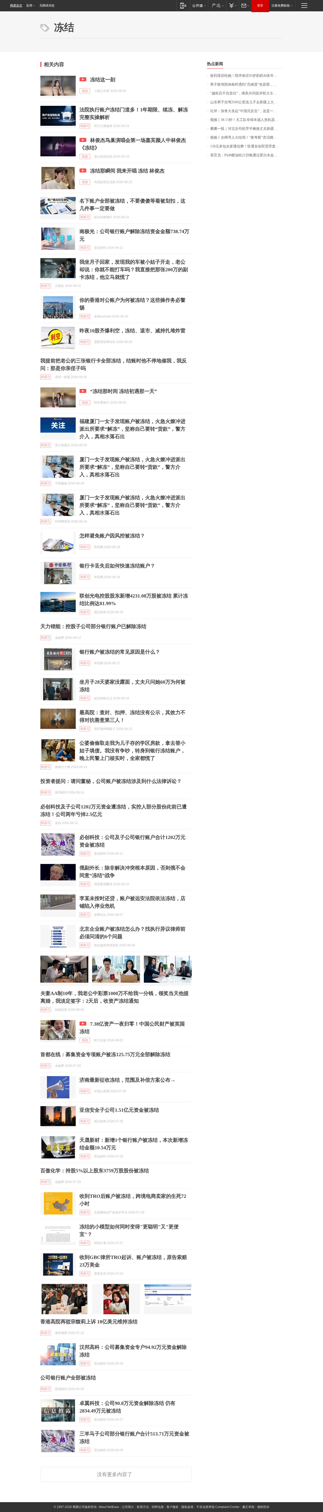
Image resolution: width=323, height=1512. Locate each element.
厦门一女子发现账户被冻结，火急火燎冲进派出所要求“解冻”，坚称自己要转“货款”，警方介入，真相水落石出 (132, 467)
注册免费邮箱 (281, 5)
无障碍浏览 (47, 5)
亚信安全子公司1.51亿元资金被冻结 (119, 1110)
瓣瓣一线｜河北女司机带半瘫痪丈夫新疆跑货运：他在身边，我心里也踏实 (246, 129)
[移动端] (183, 5)
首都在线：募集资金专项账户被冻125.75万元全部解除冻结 (105, 1054)
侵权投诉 (263, 1507)
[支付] (232, 5)
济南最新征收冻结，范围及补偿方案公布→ (127, 1080)
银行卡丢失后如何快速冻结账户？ (117, 565)
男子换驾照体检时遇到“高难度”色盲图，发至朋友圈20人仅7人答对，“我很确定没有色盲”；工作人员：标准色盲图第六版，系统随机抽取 (246, 84)
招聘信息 (158, 1507)
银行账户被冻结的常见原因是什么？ (119, 652)
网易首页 (16, 5)
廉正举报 (248, 1507)
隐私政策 (187, 1507)
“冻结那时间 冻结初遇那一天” (123, 391)
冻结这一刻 (102, 79)
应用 (29, 5)
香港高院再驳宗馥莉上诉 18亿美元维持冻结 (89, 1321)
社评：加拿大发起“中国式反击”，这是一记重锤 (246, 111)
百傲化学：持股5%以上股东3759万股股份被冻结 (94, 1170)
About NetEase (108, 1507)
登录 (260, 5)
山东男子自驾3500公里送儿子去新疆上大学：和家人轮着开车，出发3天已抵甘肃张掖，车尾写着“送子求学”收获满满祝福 (246, 102)
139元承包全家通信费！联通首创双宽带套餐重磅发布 (246, 146)
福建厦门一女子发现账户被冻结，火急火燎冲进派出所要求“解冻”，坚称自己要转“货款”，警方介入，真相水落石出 (132, 428)
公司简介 (128, 1507)
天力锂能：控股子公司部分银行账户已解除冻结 (93, 626)
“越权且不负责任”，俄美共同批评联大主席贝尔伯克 (246, 93)
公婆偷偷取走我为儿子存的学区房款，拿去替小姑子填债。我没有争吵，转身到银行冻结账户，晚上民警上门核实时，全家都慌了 (132, 750)
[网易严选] (217, 5)
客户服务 (173, 1507)
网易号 (84, 126)
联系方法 (143, 1507)
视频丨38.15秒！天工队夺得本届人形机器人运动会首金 (246, 120)
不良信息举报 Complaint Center (217, 1507)
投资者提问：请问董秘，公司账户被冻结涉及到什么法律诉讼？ (111, 781)
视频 (85, 91)
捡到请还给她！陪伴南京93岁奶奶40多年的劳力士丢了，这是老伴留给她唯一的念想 (246, 76)
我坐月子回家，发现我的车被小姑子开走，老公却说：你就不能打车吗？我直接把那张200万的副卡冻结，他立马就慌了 (133, 269)
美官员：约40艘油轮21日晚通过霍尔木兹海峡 (245, 155)
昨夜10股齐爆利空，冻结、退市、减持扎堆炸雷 (132, 330)
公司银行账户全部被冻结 (68, 1377)
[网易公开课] (199, 5)
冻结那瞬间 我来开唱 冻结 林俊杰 (127, 170)
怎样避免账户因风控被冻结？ (112, 535)
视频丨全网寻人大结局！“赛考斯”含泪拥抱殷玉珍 (246, 137)
